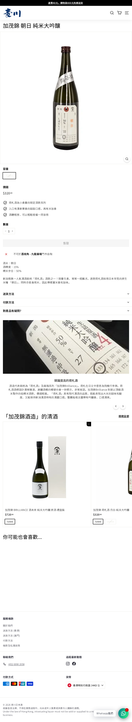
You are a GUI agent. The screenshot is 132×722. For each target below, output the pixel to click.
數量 (6, 224)
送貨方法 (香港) (11, 630)
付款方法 (8, 302)
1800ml (110, 521)
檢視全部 (124, 416)
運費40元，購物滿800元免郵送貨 (65, 2)
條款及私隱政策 (11, 645)
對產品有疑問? (12, 311)
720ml (9, 175)
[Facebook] (74, 664)
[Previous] (116, 406)
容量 (6, 169)
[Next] (123, 406)
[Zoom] (127, 159)
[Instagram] (68, 664)
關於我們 (8, 625)
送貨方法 (8, 294)
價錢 (6, 187)
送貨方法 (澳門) (11, 635)
